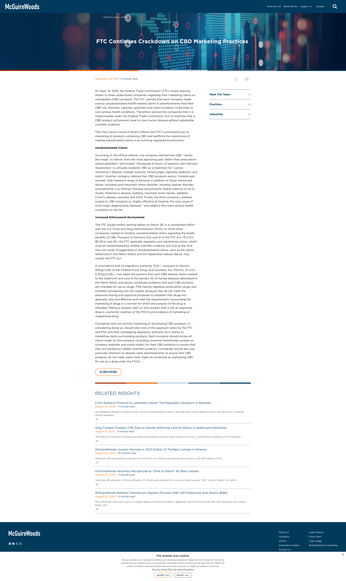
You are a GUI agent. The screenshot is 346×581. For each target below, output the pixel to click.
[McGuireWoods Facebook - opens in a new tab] (13, 544)
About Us (284, 532)
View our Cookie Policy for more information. (173, 569)
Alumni (282, 541)
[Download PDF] (236, 79)
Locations (284, 536)
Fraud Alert (315, 536)
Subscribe (108, 372)
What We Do (290, 6)
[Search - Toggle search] (335, 6)
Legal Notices (316, 532)
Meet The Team (219, 94)
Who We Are (274, 6)
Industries (216, 114)
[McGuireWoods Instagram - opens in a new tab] (20, 544)
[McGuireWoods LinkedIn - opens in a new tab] (10, 544)
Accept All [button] (163, 575)
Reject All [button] (183, 575)
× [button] (343, 555)
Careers (320, 6)
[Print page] (246, 79)
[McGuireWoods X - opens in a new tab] (17, 544)
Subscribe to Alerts (289, 545)
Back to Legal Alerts (116, 17)
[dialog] (173, 566)
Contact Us (285, 549)
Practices (215, 104)
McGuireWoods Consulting (323, 545)
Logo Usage (315, 541)
